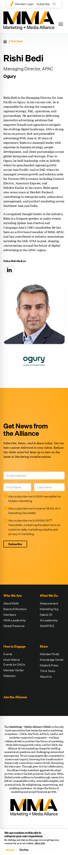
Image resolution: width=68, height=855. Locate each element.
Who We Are (12, 595)
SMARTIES (47, 625)
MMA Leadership (14, 620)
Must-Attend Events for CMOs (14, 662)
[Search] (55, 4)
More (44, 646)
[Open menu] (61, 24)
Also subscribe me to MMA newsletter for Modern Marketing (34, 498)
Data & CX (46, 614)
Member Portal (49, 654)
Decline (24, 850)
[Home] (5, 41)
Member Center (13, 670)
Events (7, 654)
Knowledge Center (52, 659)
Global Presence (13, 625)
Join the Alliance (15, 697)
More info (40, 843)
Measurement (49, 603)
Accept (10, 849)
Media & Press (49, 665)
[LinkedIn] (9, 270)
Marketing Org (49, 609)
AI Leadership (49, 620)
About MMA (11, 603)
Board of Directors (14, 609)
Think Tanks (47, 670)
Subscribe (43, 4)
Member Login (24, 4)
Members (9, 614)
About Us (46, 676)
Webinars (9, 675)
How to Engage (14, 646)
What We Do (49, 595)
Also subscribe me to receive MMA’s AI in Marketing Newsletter (34, 510)
